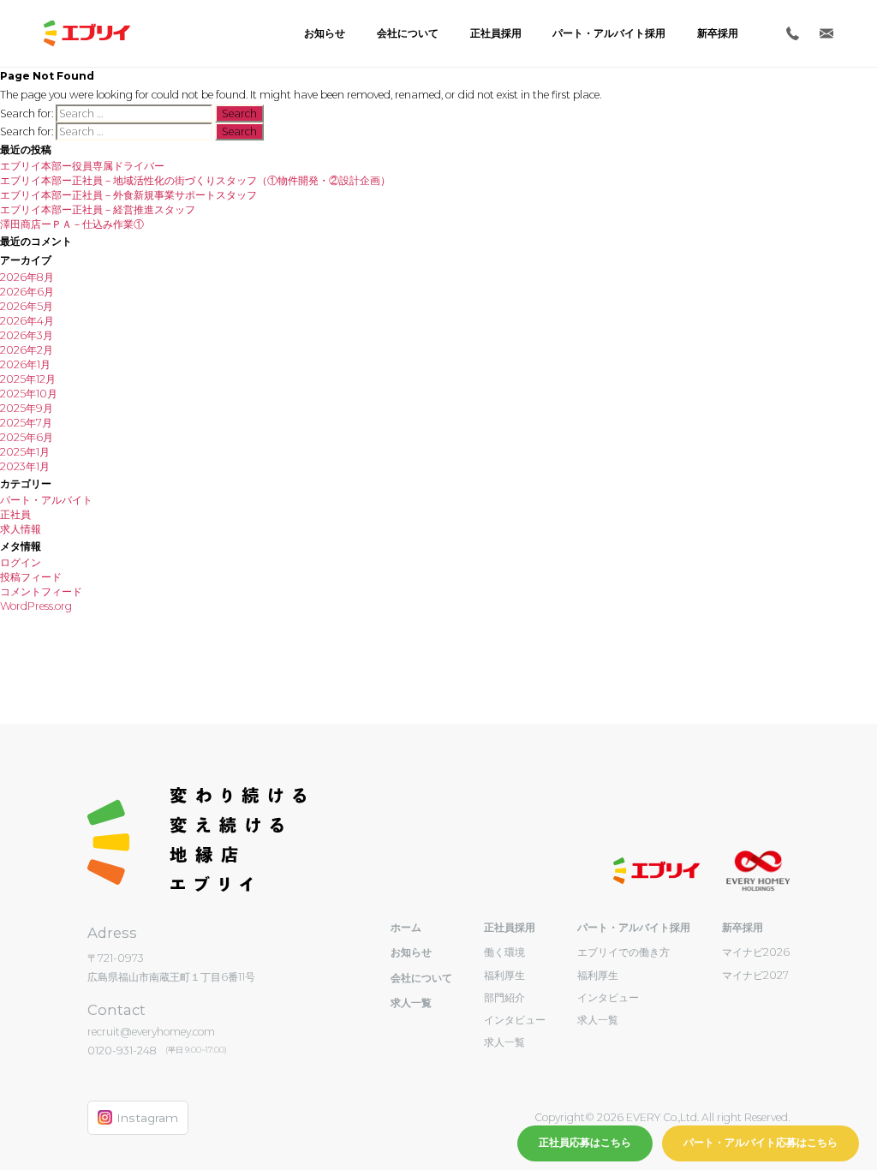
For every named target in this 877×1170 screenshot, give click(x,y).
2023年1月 (25, 466)
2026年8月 (27, 277)
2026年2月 (26, 349)
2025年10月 (28, 393)
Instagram (147, 1118)
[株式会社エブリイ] (87, 33)
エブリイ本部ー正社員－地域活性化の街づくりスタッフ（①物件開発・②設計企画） (195, 180)
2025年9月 (26, 408)
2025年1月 (25, 451)
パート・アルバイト (46, 499)
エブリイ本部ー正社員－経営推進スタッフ (97, 209)
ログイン (20, 562)
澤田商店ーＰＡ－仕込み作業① (72, 224)
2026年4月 (27, 320)
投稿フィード (31, 576)
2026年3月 (26, 335)
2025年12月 (28, 379)
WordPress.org (36, 606)
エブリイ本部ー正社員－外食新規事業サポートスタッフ (128, 194)
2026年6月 (27, 291)
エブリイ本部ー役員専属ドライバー (82, 165)
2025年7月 (26, 422)
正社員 (15, 514)
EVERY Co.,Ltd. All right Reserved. (706, 1117)
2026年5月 (26, 306)
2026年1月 (25, 364)
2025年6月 (26, 437)
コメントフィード (41, 591)
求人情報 (20, 528)
